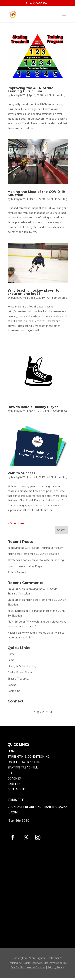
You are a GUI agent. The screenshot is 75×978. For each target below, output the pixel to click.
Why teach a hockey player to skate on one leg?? (33, 292)
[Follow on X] (26, 837)
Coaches (13, 685)
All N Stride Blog (55, 95)
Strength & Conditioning (22, 666)
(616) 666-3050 (38, 3)
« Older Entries (17, 523)
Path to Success (21, 473)
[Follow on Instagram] (37, 837)
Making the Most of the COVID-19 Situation (36, 193)
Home (11, 654)
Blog (11, 773)
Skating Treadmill (18, 678)
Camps (12, 660)
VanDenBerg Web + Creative (28, 967)
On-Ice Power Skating (20, 672)
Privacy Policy (56, 967)
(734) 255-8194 (42, 712)
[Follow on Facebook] (13, 837)
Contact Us (14, 691)
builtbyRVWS (18, 95)
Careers (14, 784)
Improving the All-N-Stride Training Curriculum (30, 89)
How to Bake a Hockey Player (33, 407)
